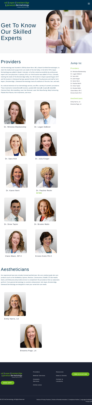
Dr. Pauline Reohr (76, 83)
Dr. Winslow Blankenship (78, 71)
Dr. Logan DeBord (76, 74)
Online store (37, 385)
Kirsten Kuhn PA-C (76, 93)
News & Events (61, 375)
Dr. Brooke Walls (76, 88)
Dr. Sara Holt (74, 76)
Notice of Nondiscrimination (59, 399)
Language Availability (86, 399)
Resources (60, 372)
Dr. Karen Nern (75, 81)
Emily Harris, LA (75, 102)
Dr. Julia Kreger (75, 78)
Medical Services (39, 375)
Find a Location (80, 374)
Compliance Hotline (74, 399)
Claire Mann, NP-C (76, 90)
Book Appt (7, 383)
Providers (36, 372)
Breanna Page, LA (76, 104)
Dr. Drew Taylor (75, 86)
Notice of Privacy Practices (44, 399)
